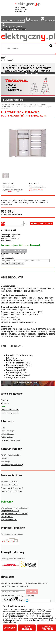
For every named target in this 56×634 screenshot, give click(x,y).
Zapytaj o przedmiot (13, 250)
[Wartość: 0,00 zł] (4, 60)
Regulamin (5, 458)
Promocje (4, 400)
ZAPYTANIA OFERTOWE (25, 71)
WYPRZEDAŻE (43, 68)
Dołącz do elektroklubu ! (10, 410)
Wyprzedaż (5, 403)
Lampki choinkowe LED (10, 511)
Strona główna (7, 105)
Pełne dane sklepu (7, 431)
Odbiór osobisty (7, 437)
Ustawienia (9, 628)
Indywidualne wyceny (9, 520)
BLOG (8, 71)
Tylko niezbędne (26, 628)
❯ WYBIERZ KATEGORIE (30, 73)
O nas (3, 428)
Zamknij (5, 263)
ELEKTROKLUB (11, 68)
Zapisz (13, 263)
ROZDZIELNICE (40, 105)
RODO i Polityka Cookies (10, 455)
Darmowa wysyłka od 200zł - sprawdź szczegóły (21, 245)
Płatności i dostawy (8, 434)
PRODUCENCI (38, 65)
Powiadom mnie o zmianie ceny (13, 254)
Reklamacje (5, 462)
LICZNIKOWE (5, 107)
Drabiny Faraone (7, 517)
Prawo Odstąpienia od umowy (12, 465)
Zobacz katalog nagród (9, 413)
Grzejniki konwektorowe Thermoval (14, 514)
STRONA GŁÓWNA (19, 65)
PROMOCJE (27, 68)
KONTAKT (46, 71)
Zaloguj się (7, 29)
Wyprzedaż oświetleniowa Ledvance (15, 508)
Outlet (3, 406)
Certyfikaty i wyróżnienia (10, 440)
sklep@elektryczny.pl (15, 488)
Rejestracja (20, 29)
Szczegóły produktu (24, 105)
